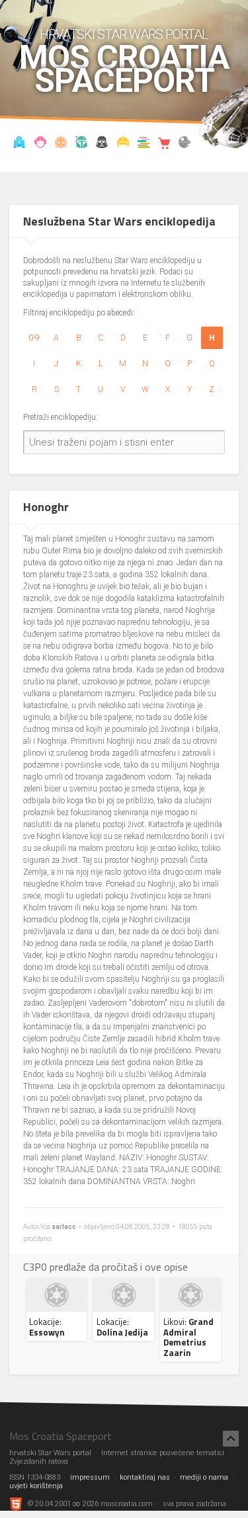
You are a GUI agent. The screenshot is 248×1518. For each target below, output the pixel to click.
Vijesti (20, 144)
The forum (184, 144)
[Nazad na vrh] (231, 1439)
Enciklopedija (61, 144)
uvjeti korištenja (36, 1486)
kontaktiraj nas (145, 1477)
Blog (40, 144)
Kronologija (81, 144)
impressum (90, 1477)
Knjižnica (143, 144)
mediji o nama (204, 1477)
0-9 (34, 337)
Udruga (102, 144)
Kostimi (123, 144)
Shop (164, 144)
